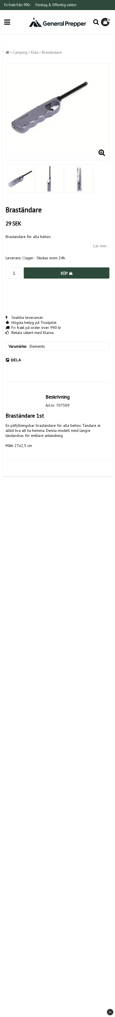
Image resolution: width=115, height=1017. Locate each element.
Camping (20, 52)
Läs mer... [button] (101, 245)
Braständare (52, 52)
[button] (106, 22)
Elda (34, 52)
